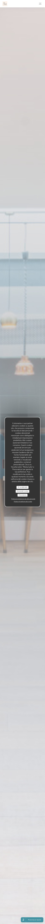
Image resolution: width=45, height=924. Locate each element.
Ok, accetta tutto (22, 487)
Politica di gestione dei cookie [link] (23, 502)
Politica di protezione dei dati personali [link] (23, 499)
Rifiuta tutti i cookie (22, 491)
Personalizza (22, 495)
